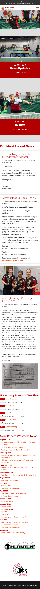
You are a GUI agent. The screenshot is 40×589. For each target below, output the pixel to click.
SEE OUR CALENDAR (20, 129)
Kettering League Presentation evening (15, 522)
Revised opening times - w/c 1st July (14, 517)
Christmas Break (7, 501)
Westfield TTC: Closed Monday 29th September (18, 475)
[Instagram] (21, 2)
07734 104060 (11, 3)
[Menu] (37, 8)
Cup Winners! (6, 485)
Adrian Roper (6, 506)
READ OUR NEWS (20, 73)
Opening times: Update (9, 480)
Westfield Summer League (10, 488)
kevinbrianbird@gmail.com (25, 3)
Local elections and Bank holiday (13, 533)
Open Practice (10, 406)
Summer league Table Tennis (19, 198)
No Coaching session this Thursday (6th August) (17, 155)
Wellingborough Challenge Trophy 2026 (17, 299)
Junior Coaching (11, 399)
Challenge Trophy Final (9, 525)
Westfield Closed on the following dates (15, 493)
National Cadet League (9, 496)
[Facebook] (18, 2)
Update (4, 512)
